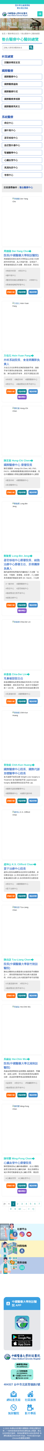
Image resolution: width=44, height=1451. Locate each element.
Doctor (31, 47)
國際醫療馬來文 (12, 106)
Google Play (22, 1337)
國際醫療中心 (11, 76)
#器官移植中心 (22, 588)
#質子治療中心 (12, 889)
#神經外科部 (11, 271)
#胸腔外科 (19, 379)
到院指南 (22, 1250)
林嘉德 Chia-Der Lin (15, 674)
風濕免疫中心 (11, 167)
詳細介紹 (11, 292)
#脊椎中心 (33, 280)
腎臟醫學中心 (11, 152)
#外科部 (9, 379)
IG (22, 1234)
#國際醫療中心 (31, 379)
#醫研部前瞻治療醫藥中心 (16, 280)
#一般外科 (10, 584)
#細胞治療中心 (12, 598)
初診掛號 (22, 292)
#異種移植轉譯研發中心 (15, 285)
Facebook (15, 1234)
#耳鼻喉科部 (11, 694)
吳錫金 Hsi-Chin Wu (15, 1059)
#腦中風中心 (11, 275)
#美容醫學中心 (12, 485)
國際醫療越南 (11, 84)
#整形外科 (10, 480)
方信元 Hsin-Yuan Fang (17, 355)
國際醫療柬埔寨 (12, 99)
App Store (22, 1343)
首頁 (4, 34)
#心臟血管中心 (24, 1178)
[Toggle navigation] (39, 13)
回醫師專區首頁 (12, 62)
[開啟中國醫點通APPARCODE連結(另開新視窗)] (22, 1323)
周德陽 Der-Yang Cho (16, 251)
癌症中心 (8, 123)
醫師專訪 (22, 397)
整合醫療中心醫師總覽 (30, 34)
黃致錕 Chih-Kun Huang (17, 764)
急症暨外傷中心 (12, 145)
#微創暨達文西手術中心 (26, 384)
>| (33, 1209)
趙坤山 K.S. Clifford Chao (18, 864)
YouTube (29, 1234)
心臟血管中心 (11, 160)
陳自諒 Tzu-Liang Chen (17, 959)
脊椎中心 (8, 175)
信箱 (22, 1267)
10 (19, 1209)
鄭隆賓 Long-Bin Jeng (16, 555)
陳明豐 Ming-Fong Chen (18, 1158)
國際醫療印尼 (11, 91)
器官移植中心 (11, 138)
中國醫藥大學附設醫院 (22, 1357)
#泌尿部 (9, 1083)
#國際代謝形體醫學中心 (15, 789)
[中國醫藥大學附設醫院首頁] (18, 13)
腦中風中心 (10, 130)
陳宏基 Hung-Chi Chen (17, 460)
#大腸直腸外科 (12, 984)
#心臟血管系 (11, 1178)
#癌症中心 (22, 271)
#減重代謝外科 (26, 793)
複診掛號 (33, 292)
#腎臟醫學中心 (31, 1083)
